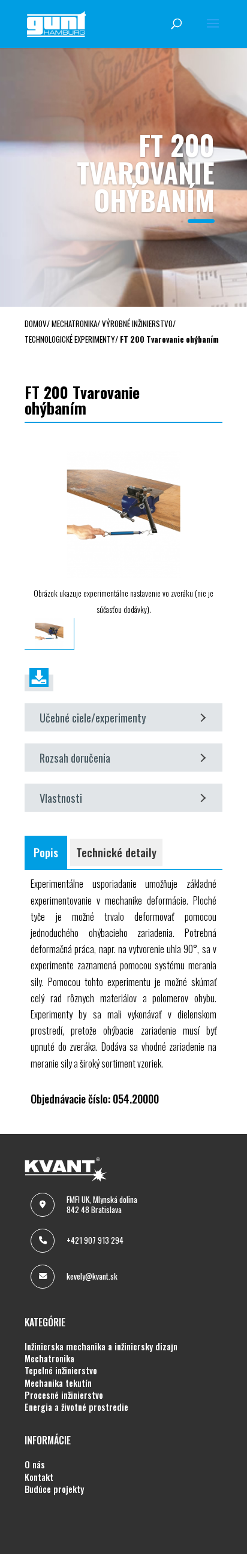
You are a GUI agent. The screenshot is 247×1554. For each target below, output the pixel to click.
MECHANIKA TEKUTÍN (58, 1383)
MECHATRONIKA (49, 1358)
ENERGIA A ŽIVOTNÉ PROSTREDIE (76, 1407)
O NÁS (35, 1464)
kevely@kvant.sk (92, 1276)
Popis (46, 852)
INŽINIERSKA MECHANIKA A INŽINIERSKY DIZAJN (101, 1346)
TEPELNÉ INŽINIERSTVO (61, 1370)
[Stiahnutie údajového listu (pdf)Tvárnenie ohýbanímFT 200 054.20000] (39, 683)
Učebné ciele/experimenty (93, 717)
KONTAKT (39, 1477)
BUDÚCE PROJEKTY (54, 1489)
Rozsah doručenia (75, 757)
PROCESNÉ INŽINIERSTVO (64, 1395)
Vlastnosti (61, 798)
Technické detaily (116, 852)
